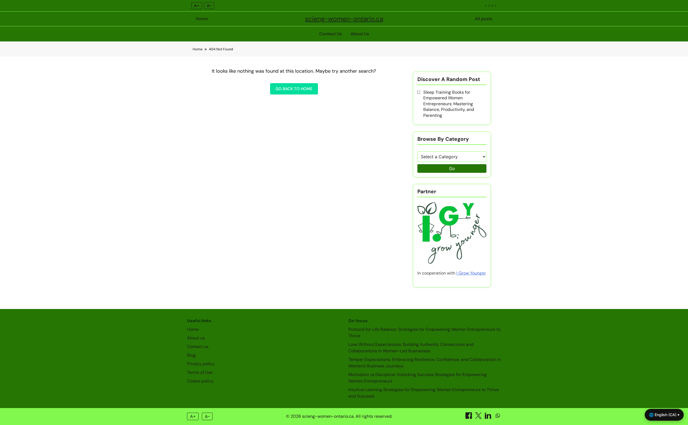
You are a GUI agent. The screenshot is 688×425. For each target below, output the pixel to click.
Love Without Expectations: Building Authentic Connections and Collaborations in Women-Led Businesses (411, 348)
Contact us (198, 346)
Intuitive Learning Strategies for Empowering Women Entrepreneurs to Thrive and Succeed (423, 393)
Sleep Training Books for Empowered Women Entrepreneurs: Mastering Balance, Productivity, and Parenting (448, 103)
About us (196, 338)
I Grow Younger (471, 273)
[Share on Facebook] (469, 417)
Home (202, 19)
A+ (197, 5)
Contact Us (330, 34)
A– (209, 5)
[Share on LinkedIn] (488, 417)
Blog (191, 355)
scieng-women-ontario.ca (344, 19)
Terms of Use (200, 372)
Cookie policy (200, 381)
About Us (359, 34)
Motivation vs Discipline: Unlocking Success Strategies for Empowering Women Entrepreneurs (417, 378)
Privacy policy (201, 364)
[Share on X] (479, 417)
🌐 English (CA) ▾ (664, 414)
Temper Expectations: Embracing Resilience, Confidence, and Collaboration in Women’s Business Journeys (424, 363)
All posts (483, 19)
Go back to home (294, 89)
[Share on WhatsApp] (497, 417)
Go (452, 168)
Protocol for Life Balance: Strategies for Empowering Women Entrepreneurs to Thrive (424, 332)
